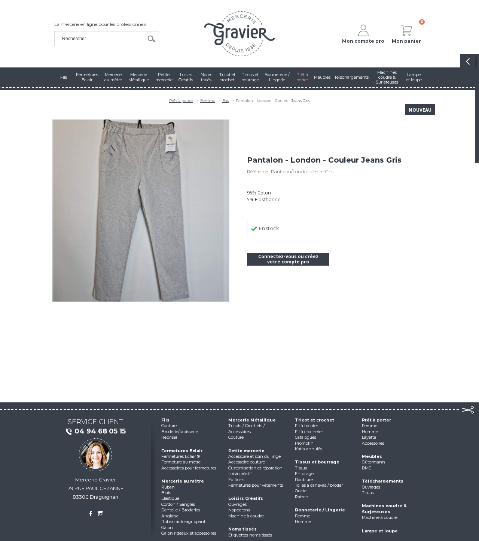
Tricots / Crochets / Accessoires (246, 428)
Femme (207, 100)
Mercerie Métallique (252, 420)
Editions (236, 479)
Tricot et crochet (314, 420)
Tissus (301, 468)
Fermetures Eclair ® (180, 456)
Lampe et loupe (380, 531)
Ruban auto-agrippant (183, 521)
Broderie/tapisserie (179, 431)
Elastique (170, 498)
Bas (225, 100)
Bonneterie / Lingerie (320, 510)
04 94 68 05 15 (100, 431)
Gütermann (373, 462)
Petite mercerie (246, 450)
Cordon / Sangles (178, 504)
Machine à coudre (246, 516)
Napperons (239, 510)
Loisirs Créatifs (245, 498)
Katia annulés (308, 448)
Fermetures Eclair (181, 450)
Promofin (304, 443)
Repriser (169, 437)
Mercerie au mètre (182, 481)
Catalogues (305, 437)
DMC (366, 468)
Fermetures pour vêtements (255, 485)
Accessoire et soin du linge (254, 456)
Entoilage (304, 473)
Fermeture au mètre (181, 462)
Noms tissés (242, 529)
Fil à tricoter (306, 425)
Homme (303, 521)
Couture (169, 425)
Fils (165, 420)
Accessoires (373, 443)
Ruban (168, 487)
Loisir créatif (240, 473)
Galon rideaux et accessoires (188, 533)
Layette (369, 437)
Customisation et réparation (255, 468)
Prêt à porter (181, 100)
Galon (167, 527)
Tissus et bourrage (317, 462)
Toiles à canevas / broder (319, 485)
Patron (301, 496)
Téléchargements (382, 481)
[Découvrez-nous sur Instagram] (100, 513)
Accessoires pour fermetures (188, 468)
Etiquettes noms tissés (250, 535)
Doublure (304, 479)
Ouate (300, 490)
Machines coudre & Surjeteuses (384, 508)
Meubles (372, 456)
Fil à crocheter (309, 431)
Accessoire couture (246, 462)
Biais (166, 492)
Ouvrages (237, 504)
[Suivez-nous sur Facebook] (90, 513)
